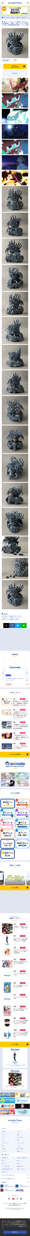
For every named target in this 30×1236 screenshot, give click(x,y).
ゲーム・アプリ (20, 1143)
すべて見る (15, 1044)
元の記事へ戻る (15, 73)
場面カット (5, 619)
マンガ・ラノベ (5, 1143)
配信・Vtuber (20, 1148)
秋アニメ (4, 1163)
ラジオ (3, 1137)
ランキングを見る (15, 754)
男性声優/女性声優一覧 (7, 1169)
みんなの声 (19, 1137)
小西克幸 (11, 619)
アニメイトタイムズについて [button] (8, 1175)
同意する (15, 1232)
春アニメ (4, 1160)
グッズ (3, 1140)
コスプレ (19, 1145)
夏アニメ (19, 1160)
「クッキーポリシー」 (11, 1226)
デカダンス (5, 616)
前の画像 (6, 60)
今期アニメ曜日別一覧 (22, 1157)
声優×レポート (5, 1172)
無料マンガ (19, 1151)
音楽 (3, 1145)
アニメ (19, 616)
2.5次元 (3, 1148)
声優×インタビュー (21, 1169)
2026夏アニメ (12, 616)
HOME (3, 1131)
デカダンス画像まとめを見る (15, 66)
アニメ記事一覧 (5, 1166)
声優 (17, 619)
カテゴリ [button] (4, 1128)
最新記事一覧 (5, 1157)
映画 (18, 1140)
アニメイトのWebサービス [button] (8, 1178)
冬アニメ (19, 1163)
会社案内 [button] (4, 1182)
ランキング (19, 1131)
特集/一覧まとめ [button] (5, 1154)
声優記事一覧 (20, 1166)
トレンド (4, 1151)
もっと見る (15, 887)
